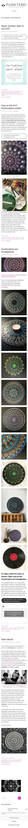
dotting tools (20, 237)
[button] (26, 809)
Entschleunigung (17, 760)
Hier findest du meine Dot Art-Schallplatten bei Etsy (12, 136)
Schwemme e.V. (9, 658)
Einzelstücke (16, 91)
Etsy (18, 175)
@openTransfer (9, 686)
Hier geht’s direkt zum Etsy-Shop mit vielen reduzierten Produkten (13, 37)
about (6, 760)
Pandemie (11, 761)
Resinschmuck (12, 94)
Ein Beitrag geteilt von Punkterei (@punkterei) (14, 617)
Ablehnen (14, 821)
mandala (3, 238)
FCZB (13, 662)
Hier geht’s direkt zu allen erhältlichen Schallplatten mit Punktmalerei (13, 600)
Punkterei (16, 4)
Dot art (6, 91)
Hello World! (7, 639)
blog (6, 89)
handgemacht (10, 92)
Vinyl (18, 629)
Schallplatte (4, 629)
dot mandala (7, 237)
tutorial (22, 238)
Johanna (15, 31)
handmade (17, 92)
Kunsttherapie (5, 761)
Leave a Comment (5, 97)
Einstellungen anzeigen (14, 825)
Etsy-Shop (14, 282)
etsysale (3, 92)
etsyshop (14, 627)
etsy (22, 91)
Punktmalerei (4, 94)
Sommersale (20, 94)
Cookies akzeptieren (14, 817)
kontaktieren (4, 287)
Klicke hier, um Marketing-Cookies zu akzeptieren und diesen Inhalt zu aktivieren (14, 614)
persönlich (11, 758)
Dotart (11, 91)
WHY (10, 762)
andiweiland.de (23, 686)
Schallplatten (13, 629)
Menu (14, 11)
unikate (3, 95)
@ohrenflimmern (19, 685)
